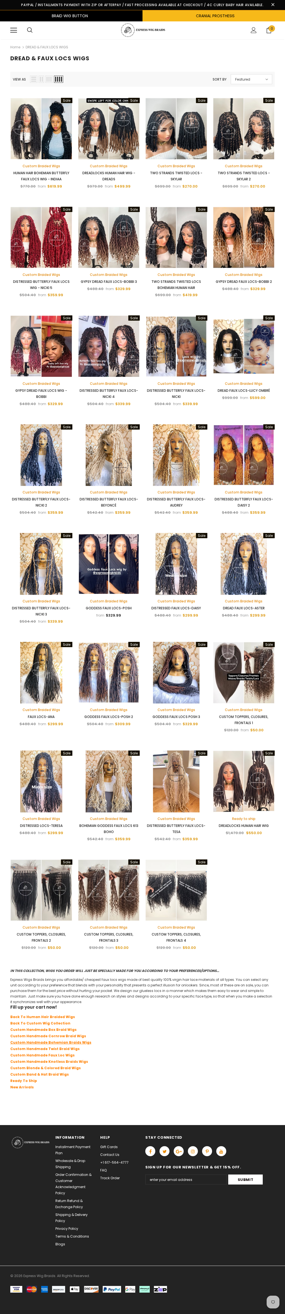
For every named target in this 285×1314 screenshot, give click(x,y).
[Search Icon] (30, 30)
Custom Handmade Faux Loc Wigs (42, 1055)
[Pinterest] (207, 1151)
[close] (273, 5)
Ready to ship (243, 818)
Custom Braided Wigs (41, 166)
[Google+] (179, 1151)
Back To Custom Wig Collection (40, 1023)
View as (19, 79)
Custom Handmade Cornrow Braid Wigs (48, 1036)
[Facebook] (150, 1151)
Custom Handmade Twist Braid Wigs (45, 1048)
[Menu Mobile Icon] (13, 30)
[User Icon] (254, 30)
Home (15, 47)
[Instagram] (193, 1151)
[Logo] (142, 30)
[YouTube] (221, 1151)
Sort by (220, 79)
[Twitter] (164, 1151)
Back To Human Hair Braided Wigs (42, 1016)
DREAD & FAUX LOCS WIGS (47, 47)
